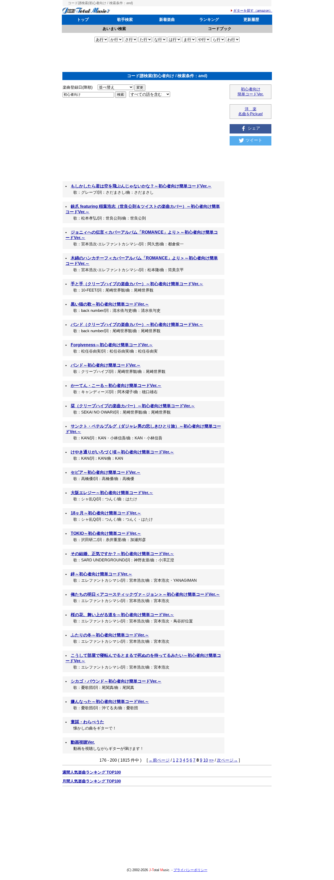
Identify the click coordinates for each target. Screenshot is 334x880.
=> (211, 760)
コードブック (219, 28)
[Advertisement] (167, 57)
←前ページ (159, 760)
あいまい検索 (114, 28)
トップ (83, 19)
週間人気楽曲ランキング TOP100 (91, 772)
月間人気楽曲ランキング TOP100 (91, 781)
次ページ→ (227, 760)
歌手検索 (125, 19)
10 (205, 760)
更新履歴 (251, 19)
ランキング (209, 19)
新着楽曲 (167, 19)
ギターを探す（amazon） (252, 11)
